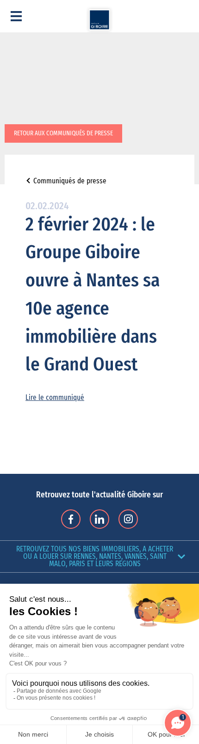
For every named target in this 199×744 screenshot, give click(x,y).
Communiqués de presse (69, 181)
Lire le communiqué (54, 397)
